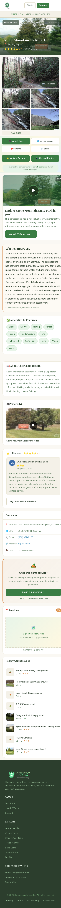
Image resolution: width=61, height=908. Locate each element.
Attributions (49, 900)
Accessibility (33, 900)
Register (43, 5)
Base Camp (10, 847)
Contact (9, 813)
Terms (20, 900)
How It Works (12, 808)
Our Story (10, 803)
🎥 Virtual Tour (16, 141)
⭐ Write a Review (16, 158)
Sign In (30, 5)
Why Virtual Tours (14, 837)
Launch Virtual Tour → (21, 233)
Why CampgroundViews (17, 872)
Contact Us (10, 882)
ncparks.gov (24, 543)
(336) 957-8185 (25, 537)
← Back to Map (10, 22)
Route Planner (12, 842)
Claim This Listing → (33, 592)
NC (21, 14)
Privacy (9, 900)
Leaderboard (11, 852)
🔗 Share (45, 148)
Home (14, 14)
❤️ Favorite (15, 148)
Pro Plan (9, 857)
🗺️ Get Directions (45, 141)
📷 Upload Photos (45, 158)
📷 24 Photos (51, 22)
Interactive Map (12, 828)
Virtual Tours (11, 833)
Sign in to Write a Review (23, 501)
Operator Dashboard (15, 877)
